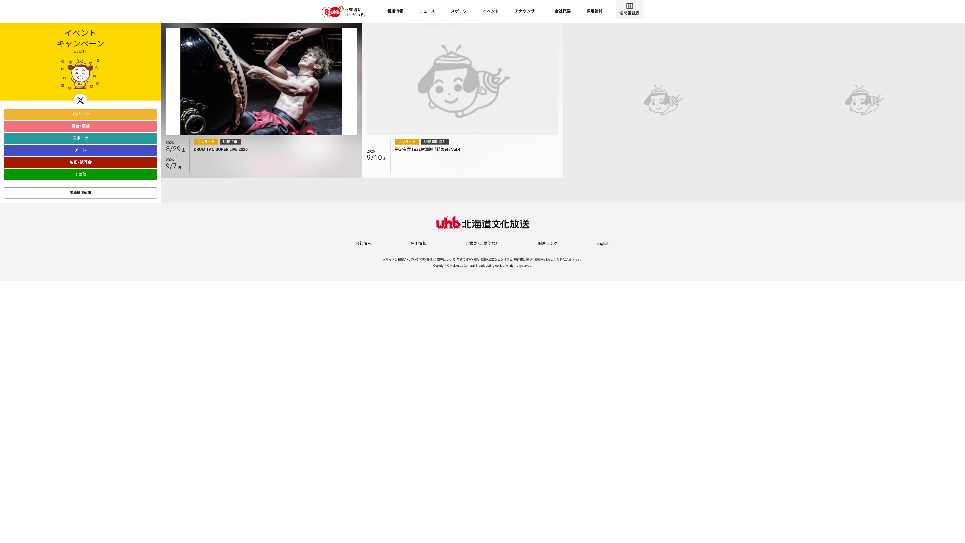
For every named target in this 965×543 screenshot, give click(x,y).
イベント (491, 11)
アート (80, 150)
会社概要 (563, 11)
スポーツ (459, 11)
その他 (80, 174)
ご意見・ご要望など (482, 243)
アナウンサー (527, 11)
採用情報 (595, 11)
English (603, 243)
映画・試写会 (80, 162)
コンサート (80, 114)
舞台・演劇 (80, 126)
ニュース (427, 11)
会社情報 (364, 243)
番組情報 (395, 11)
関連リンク (548, 243)
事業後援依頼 (80, 193)
